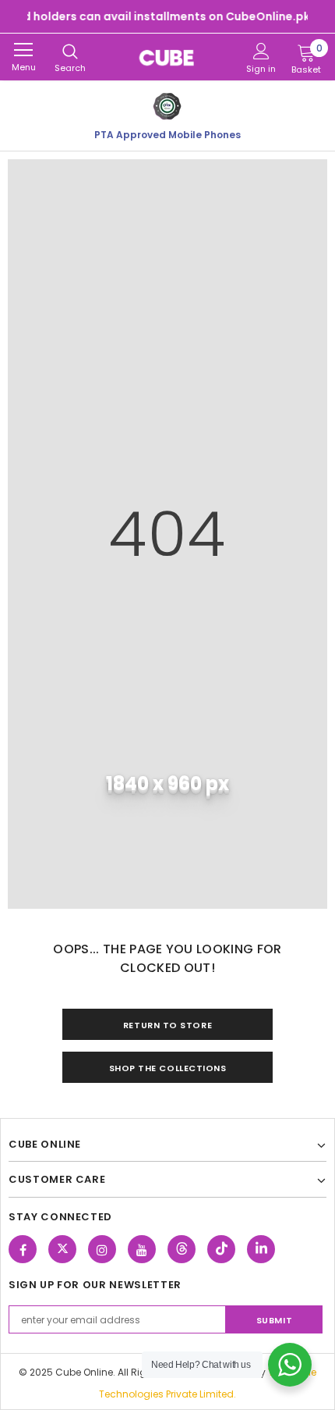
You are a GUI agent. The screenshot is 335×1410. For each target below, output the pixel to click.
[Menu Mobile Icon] (23, 50)
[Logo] (167, 57)
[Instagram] (102, 1249)
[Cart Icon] (306, 52)
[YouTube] (142, 1249)
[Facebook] (23, 1249)
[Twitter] (62, 1249)
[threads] (182, 1249)
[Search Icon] (70, 52)
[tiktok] (221, 1249)
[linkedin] (261, 1249)
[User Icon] (261, 51)
